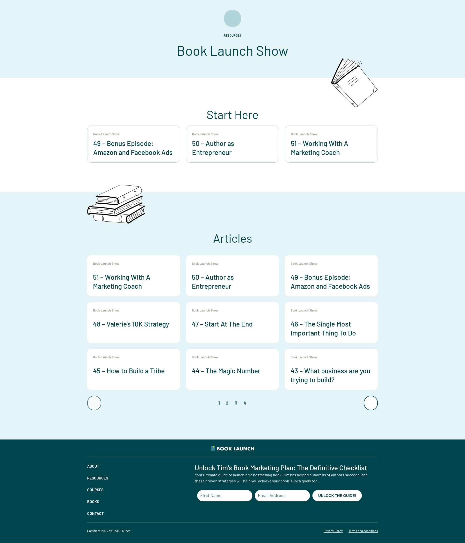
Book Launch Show (106, 134)
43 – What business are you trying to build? (330, 375)
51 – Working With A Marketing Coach (121, 281)
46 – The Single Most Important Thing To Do (323, 328)
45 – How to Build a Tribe (129, 371)
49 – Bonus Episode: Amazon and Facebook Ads (330, 281)
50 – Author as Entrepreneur (213, 281)
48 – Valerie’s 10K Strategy (131, 324)
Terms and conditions (363, 531)
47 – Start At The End (222, 324)
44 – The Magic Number (226, 371)
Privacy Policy (333, 531)
